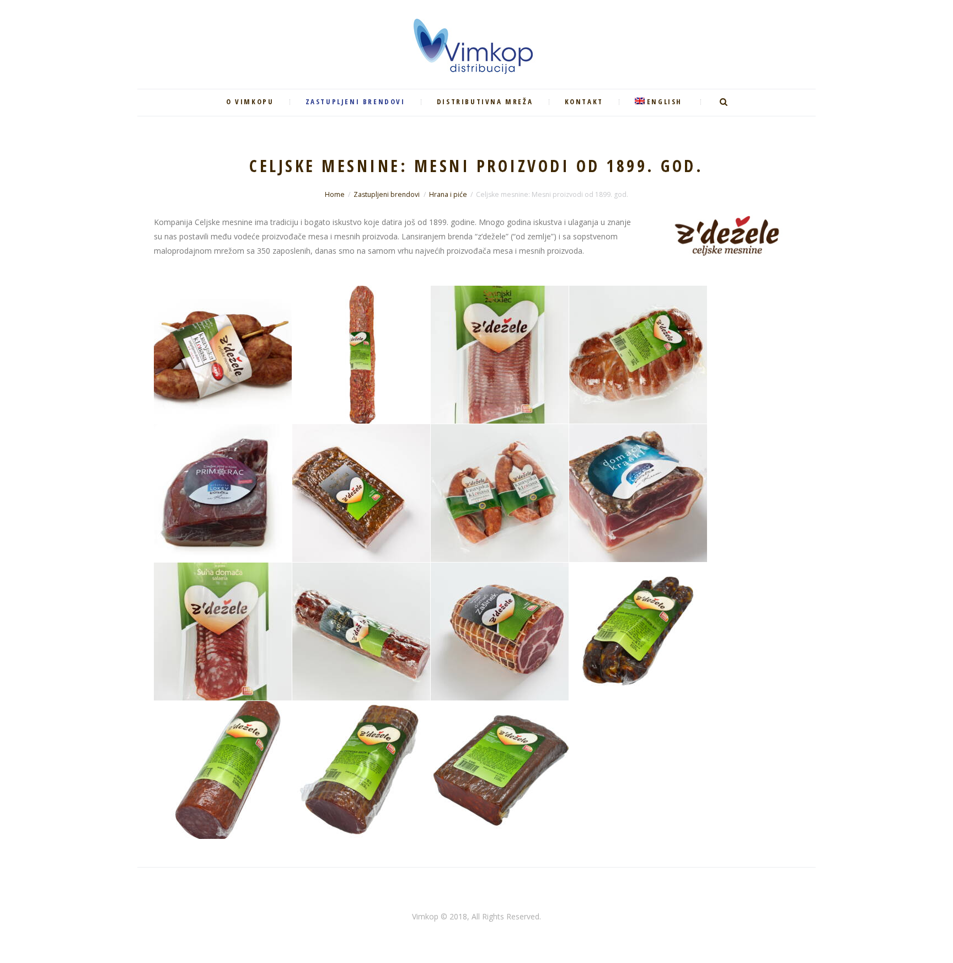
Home (335, 194)
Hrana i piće (448, 194)
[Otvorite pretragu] (724, 102)
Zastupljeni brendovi (387, 194)
